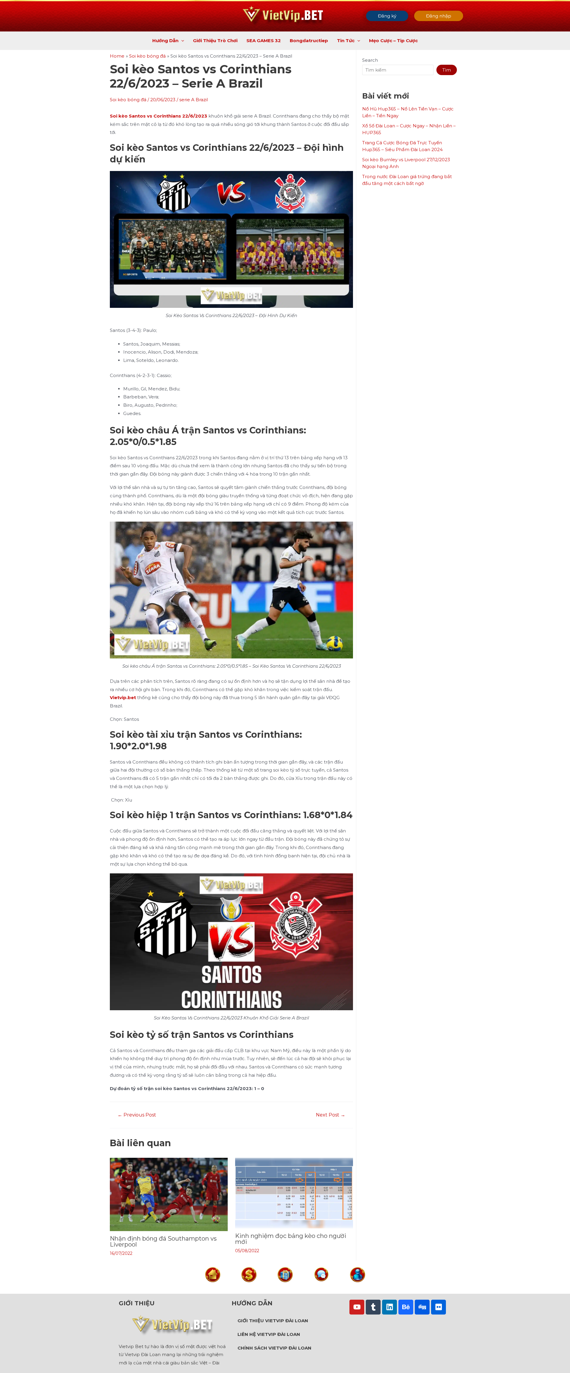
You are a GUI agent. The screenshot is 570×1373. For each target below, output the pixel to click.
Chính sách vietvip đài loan (274, 1348)
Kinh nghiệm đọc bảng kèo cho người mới (290, 1238)
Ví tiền (248, 1287)
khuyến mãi (285, 1287)
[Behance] (405, 1307)
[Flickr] (438, 1307)
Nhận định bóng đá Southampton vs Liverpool (163, 1241)
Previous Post (137, 1115)
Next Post (330, 1115)
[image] (212, 1274)
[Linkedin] (389, 1307)
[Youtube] (356, 1307)
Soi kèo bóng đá (128, 99)
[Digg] (422, 1307)
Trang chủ (212, 1287)
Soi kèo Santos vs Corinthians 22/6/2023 (158, 116)
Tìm (446, 70)
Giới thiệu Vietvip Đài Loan (273, 1320)
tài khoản (357, 1287)
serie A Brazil (193, 99)
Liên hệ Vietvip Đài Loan (269, 1334)
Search (370, 60)
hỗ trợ (321, 1286)
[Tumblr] (373, 1307)
